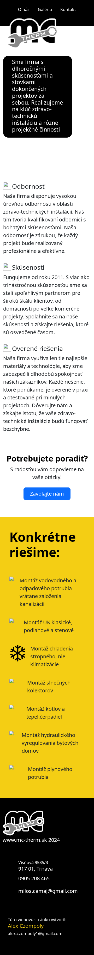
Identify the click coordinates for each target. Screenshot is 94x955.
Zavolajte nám (47, 493)
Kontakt (68, 9)
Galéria (45, 9)
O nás (24, 9)
